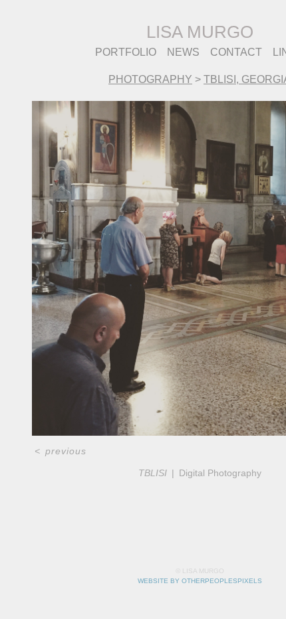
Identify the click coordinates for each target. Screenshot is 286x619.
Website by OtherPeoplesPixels (200, 580)
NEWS (183, 52)
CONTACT (236, 52)
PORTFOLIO (125, 52)
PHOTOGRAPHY (150, 79)
